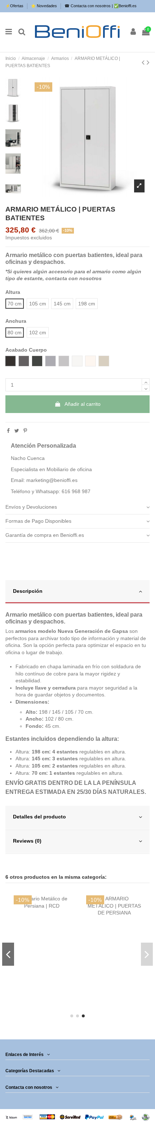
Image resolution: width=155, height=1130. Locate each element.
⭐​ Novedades (44, 6)
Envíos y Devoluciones (31, 507)
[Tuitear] (16, 431)
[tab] (77, 508)
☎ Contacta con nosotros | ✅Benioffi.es (101, 6)
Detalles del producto (39, 817)
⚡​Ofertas (15, 6)
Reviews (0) (27, 841)
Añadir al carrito (83, 404)
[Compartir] (8, 431)
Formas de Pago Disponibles (38, 521)
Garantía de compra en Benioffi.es (44, 535)
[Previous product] (144, 62)
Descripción (28, 591)
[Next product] (148, 62)
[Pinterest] (25, 431)
